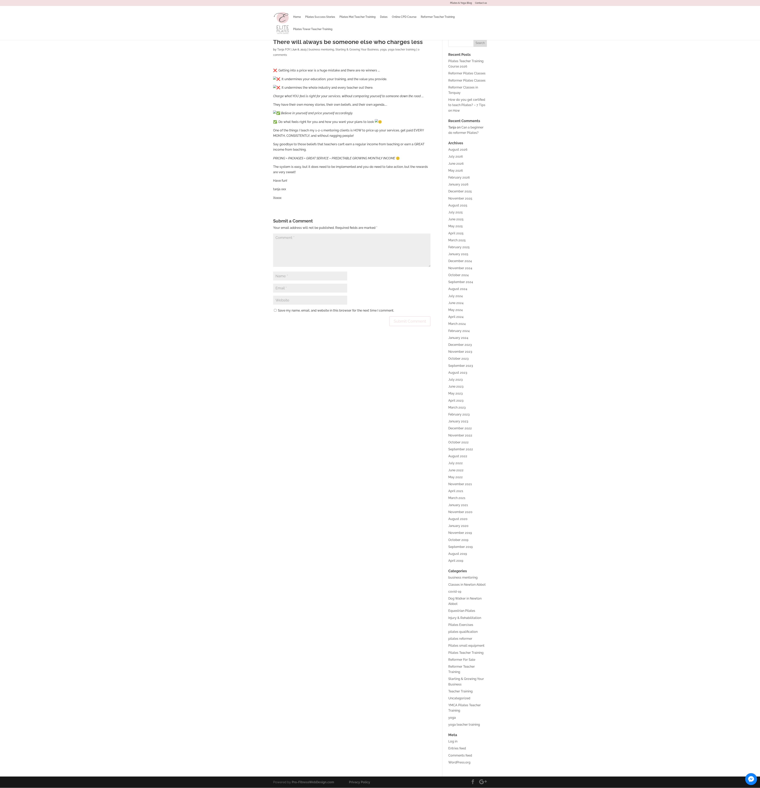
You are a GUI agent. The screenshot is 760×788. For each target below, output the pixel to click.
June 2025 (456, 219)
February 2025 (459, 247)
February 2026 (459, 177)
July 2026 (455, 156)
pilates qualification (463, 632)
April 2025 (456, 233)
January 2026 (458, 184)
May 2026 (455, 170)
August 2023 (457, 373)
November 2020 (460, 512)
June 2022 (456, 470)
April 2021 (455, 491)
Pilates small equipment (466, 645)
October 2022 (458, 442)
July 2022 (455, 463)
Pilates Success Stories (320, 16)
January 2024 (458, 338)
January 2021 (458, 505)
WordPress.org (459, 762)
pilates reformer (460, 639)
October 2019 (458, 540)
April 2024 (456, 317)
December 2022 (460, 428)
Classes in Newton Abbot (467, 584)
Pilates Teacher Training (466, 653)
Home (297, 16)
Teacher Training (460, 691)
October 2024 (458, 275)
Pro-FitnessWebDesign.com (313, 782)
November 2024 (460, 268)
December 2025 (460, 191)
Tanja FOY (283, 49)
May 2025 (455, 226)
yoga (383, 49)
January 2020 (458, 526)
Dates (384, 16)
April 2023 (456, 400)
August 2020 (457, 519)
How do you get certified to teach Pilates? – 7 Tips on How (466, 105)
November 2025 (460, 198)
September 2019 (460, 547)
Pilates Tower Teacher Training (312, 29)
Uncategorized (459, 698)
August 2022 (457, 456)
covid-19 (454, 591)
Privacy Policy (359, 782)
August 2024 (457, 289)
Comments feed (460, 755)
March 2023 (457, 407)
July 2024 (455, 296)
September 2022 (460, 449)
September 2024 (460, 282)
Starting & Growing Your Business (357, 49)
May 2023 (455, 393)
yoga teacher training (402, 49)
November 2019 (460, 533)
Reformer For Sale (461, 660)
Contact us (481, 3)
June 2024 (456, 303)
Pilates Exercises (460, 625)
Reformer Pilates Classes (466, 73)
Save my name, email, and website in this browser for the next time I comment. (336, 310)
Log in (452, 741)
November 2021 (460, 484)
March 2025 (457, 240)
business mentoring (321, 49)
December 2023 (460, 345)
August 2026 (457, 149)
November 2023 (460, 352)
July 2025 (455, 212)
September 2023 (460, 366)
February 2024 (459, 331)
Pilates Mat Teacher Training (357, 16)
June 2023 (456, 386)
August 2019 (457, 554)
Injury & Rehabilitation (464, 618)
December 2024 (460, 261)
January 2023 (458, 421)
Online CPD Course (404, 16)
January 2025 (458, 254)
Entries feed (457, 748)
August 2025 (457, 205)
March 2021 (456, 498)
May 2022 (455, 477)
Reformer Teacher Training (438, 16)
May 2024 (455, 310)
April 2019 (455, 561)
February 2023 (459, 414)
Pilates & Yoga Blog (461, 3)
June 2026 (456, 163)
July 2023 (455, 379)
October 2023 (458, 358)
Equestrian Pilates (461, 611)
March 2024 (457, 324)
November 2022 (460, 435)
